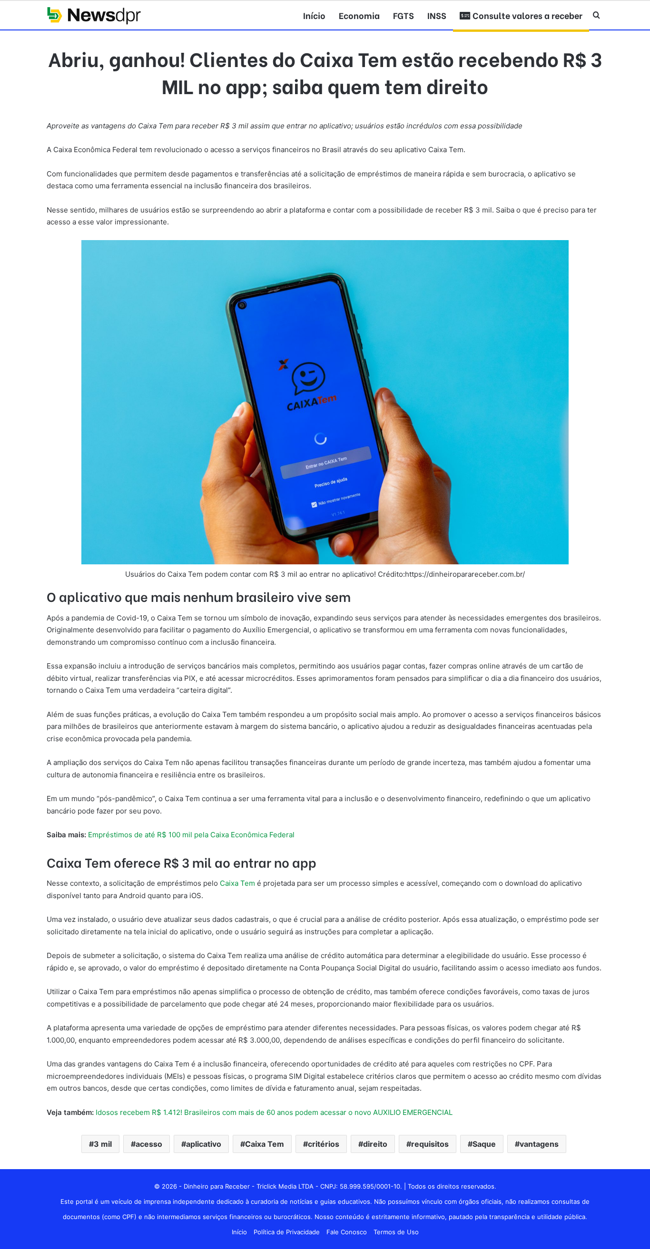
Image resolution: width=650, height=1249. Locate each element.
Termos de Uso (396, 1232)
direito (375, 1144)
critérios (323, 1144)
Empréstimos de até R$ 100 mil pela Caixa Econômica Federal (191, 834)
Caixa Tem (237, 883)
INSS (436, 15)
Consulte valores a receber (526, 15)
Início (314, 15)
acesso (149, 1144)
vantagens (539, 1144)
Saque (484, 1144)
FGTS (403, 15)
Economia (359, 15)
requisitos (430, 1144)
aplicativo (203, 1144)
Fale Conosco (346, 1232)
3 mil (103, 1144)
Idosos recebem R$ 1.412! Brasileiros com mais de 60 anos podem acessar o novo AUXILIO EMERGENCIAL (274, 1112)
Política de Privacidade (287, 1232)
